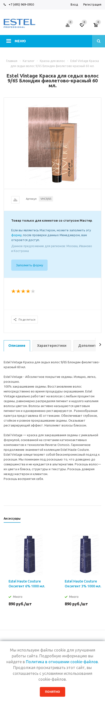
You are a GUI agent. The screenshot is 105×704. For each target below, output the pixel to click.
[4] (28, 291)
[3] (23, 291)
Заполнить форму (29, 265)
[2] (18, 291)
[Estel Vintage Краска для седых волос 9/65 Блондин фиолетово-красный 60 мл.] (52, 144)
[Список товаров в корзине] (98, 26)
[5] (33, 291)
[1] (13, 291)
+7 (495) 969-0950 (21, 4)
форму (16, 235)
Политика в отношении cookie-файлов (62, 662)
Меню (20, 41)
